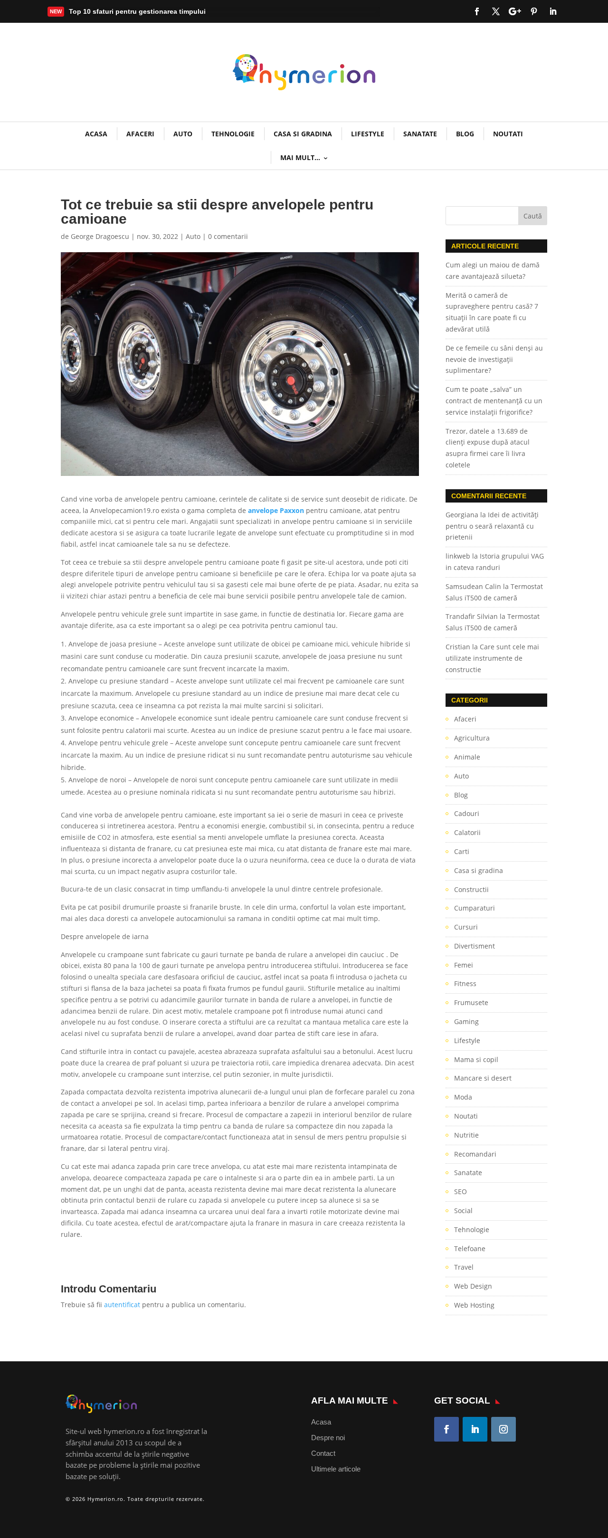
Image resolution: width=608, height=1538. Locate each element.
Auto (182, 133)
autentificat (122, 1304)
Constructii (471, 889)
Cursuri (466, 926)
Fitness (465, 983)
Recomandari (475, 1153)
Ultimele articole (336, 1469)
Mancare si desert (483, 1077)
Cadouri (466, 813)
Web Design (473, 1286)
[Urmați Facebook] (476, 11)
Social (463, 1210)
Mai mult (90, 13)
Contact (323, 1453)
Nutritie (466, 1134)
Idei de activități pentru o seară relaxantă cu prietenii (492, 526)
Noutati (508, 133)
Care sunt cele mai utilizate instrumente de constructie (492, 658)
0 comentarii (228, 236)
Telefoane (469, 1248)
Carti (461, 851)
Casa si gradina (303, 133)
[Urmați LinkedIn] (552, 11)
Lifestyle (367, 133)
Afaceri (140, 133)
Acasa (321, 1422)
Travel (464, 1267)
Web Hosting (474, 1305)
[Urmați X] (496, 11)
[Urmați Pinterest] (534, 11)
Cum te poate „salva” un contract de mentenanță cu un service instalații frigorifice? (494, 401)
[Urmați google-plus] (514, 11)
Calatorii (467, 832)
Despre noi (328, 1438)
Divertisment (474, 945)
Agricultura (472, 737)
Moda (463, 1096)
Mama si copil (476, 1059)
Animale (467, 756)
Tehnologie (233, 133)
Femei (463, 964)
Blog (465, 133)
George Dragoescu (100, 236)
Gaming (466, 1021)
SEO (460, 1191)
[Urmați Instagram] (503, 1429)
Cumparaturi (474, 907)
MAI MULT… (300, 157)
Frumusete (471, 1002)
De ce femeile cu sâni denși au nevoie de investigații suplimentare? (494, 359)
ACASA (96, 133)
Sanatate (420, 133)
